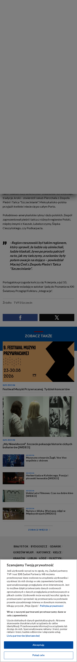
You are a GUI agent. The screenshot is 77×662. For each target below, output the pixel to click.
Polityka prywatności (51, 605)
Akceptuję (38, 644)
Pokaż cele (38, 655)
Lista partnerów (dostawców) (23, 635)
